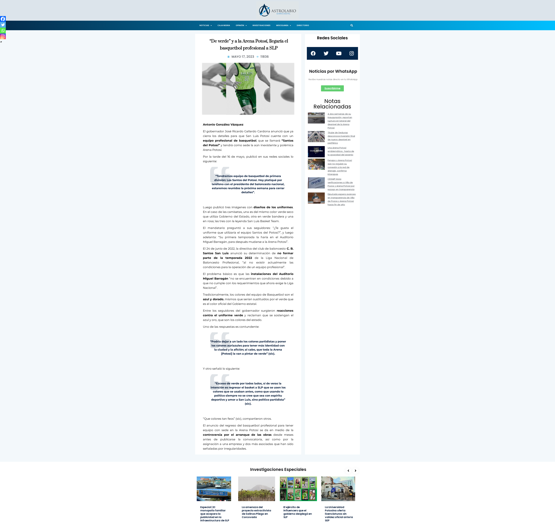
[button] (352, 25)
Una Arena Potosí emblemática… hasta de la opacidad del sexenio (341, 151)
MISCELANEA (282, 25)
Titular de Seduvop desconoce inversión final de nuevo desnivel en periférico (341, 137)
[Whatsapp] (3, 30)
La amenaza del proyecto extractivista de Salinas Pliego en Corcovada (256, 512)
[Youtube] (338, 53)
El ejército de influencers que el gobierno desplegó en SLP (297, 512)
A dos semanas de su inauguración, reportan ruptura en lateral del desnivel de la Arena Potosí (340, 120)
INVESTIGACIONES (261, 25)
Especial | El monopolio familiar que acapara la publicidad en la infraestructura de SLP (214, 513)
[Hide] (1, 42)
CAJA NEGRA (224, 25)
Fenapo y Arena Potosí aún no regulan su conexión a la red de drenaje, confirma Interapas (340, 167)
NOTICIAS (204, 25)
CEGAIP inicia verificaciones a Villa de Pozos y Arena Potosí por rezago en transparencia (341, 184)
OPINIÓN (240, 25)
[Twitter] (3, 25)
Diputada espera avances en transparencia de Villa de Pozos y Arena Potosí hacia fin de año (342, 199)
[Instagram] (3, 36)
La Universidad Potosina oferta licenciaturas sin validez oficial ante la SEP (339, 513)
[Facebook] (3, 19)
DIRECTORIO (303, 25)
